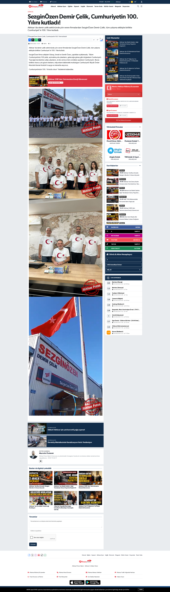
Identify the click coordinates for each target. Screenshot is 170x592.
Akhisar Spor (61, 6)
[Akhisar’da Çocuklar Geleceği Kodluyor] (41, 498)
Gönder (33, 544)
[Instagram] (35, 555)
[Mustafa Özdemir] (33, 454)
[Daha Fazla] (39, 39)
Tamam (140, 589)
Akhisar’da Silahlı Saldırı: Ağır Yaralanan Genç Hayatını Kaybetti (129, 192)
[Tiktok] (41, 555)
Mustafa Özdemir (46, 453)
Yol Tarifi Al (123, 105)
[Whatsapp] (45, 555)
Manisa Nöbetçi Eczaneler (37, 572)
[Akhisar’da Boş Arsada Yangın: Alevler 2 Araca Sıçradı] (41, 478)
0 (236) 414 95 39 (113, 105)
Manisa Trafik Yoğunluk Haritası (126, 572)
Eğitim (70, 6)
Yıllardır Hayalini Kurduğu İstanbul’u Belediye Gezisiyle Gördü (63, 507)
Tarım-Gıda (98, 6)
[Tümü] (140, 127)
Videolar (44, 1)
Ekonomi (90, 6)
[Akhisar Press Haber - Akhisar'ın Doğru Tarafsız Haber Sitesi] (36, 6)
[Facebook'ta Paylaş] (29, 39)
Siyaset (76, 6)
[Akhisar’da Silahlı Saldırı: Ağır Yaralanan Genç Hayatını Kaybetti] (65, 478)
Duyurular (126, 6)
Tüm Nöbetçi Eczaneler (124, 120)
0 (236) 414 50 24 (113, 115)
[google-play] (93, 582)
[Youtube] (38, 555)
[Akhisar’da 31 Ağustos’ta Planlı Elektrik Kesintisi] (90, 498)
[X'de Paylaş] (32, 39)
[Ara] (138, 6)
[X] (32, 555)
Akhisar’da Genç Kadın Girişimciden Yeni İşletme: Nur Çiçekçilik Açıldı (129, 183)
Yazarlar (54, 1)
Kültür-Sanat (108, 6)
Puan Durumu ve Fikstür (36, 576)
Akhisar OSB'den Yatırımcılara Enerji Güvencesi (129, 209)
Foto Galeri (34, 1)
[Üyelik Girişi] (140, 2)
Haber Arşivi (120, 576)
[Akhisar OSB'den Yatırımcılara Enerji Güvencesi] (90, 478)
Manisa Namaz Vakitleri (94, 572)
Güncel (53, 6)
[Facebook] (29, 555)
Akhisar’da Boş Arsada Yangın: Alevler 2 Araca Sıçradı (129, 174)
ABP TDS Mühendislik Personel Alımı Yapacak (128, 200)
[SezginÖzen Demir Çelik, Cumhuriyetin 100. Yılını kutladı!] (66, 36)
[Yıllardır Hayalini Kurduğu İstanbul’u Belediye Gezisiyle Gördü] (65, 498)
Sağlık (83, 6)
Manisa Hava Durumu (65, 572)
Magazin (118, 6)
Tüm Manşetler (63, 576)
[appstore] (77, 582)
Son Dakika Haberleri (94, 576)
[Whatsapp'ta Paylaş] (36, 39)
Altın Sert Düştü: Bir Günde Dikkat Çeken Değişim (129, 218)
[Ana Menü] (141, 6)
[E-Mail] (40, 461)
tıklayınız (132, 589)
